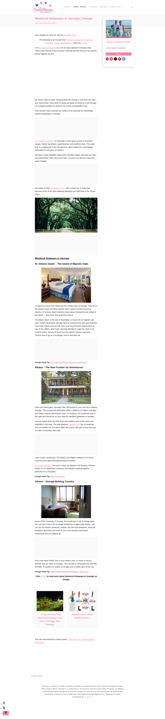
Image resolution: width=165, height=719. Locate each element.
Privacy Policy (37, 675)
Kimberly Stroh (70, 35)
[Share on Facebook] (4, 704)
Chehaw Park (74, 424)
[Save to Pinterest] (6, 713)
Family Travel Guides (49, 23)
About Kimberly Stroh (119, 41)
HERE (43, 576)
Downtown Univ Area (70, 572)
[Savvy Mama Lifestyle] (43, 7)
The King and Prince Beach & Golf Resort (69, 362)
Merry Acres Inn (58, 476)
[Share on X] (4, 708)
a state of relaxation (48, 48)
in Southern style (58, 188)
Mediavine (88, 697)
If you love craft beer (43, 465)
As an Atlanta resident (44, 141)
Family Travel (39, 23)
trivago (84, 43)
